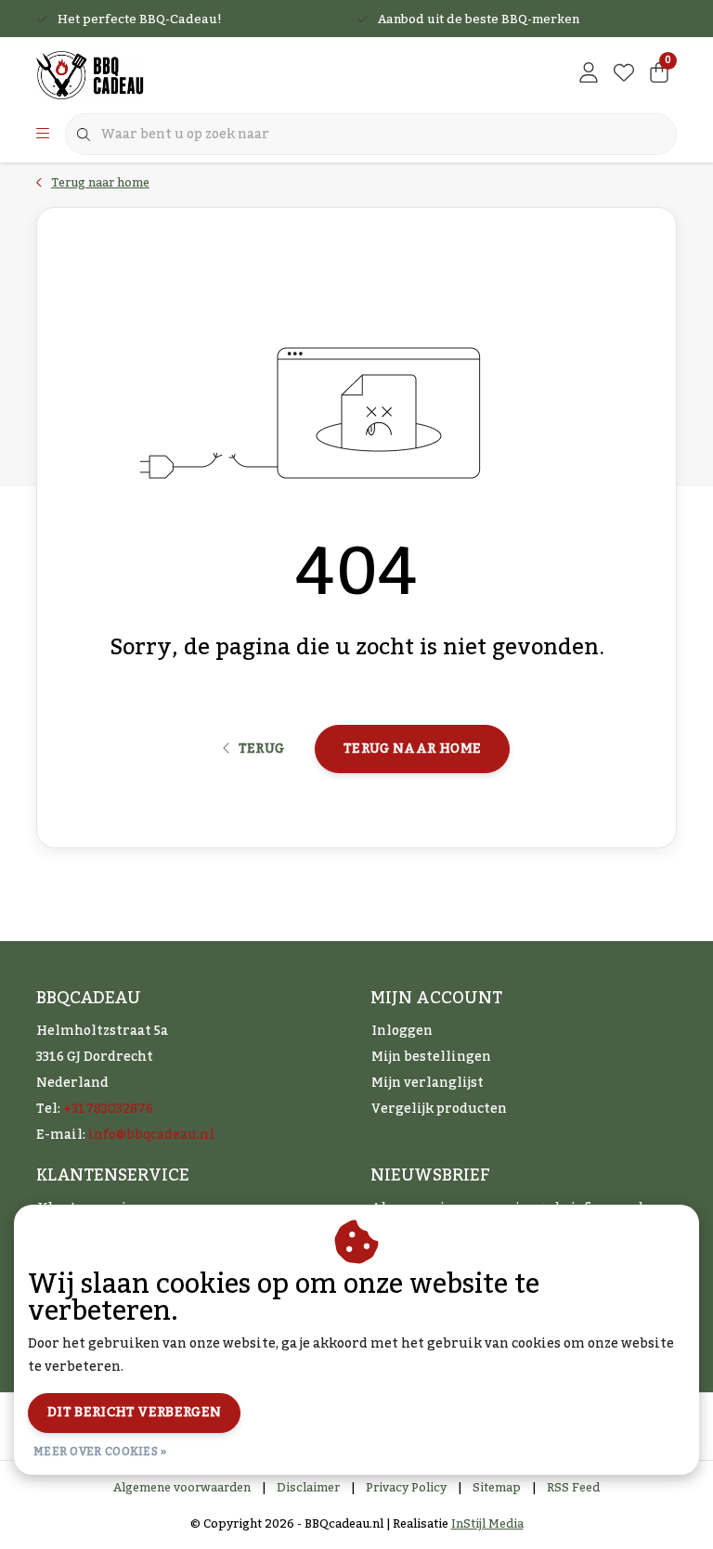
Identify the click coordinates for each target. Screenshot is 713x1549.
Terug (261, 749)
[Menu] (42, 134)
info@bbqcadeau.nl (151, 1135)
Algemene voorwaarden (182, 1488)
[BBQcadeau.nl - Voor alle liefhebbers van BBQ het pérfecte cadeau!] (90, 74)
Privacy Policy (406, 1488)
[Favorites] (624, 74)
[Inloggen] (588, 74)
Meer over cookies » (100, 1451)
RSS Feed (573, 1488)
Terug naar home (412, 749)
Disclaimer (308, 1488)
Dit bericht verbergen (134, 1413)
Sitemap (497, 1488)
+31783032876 (108, 1109)
